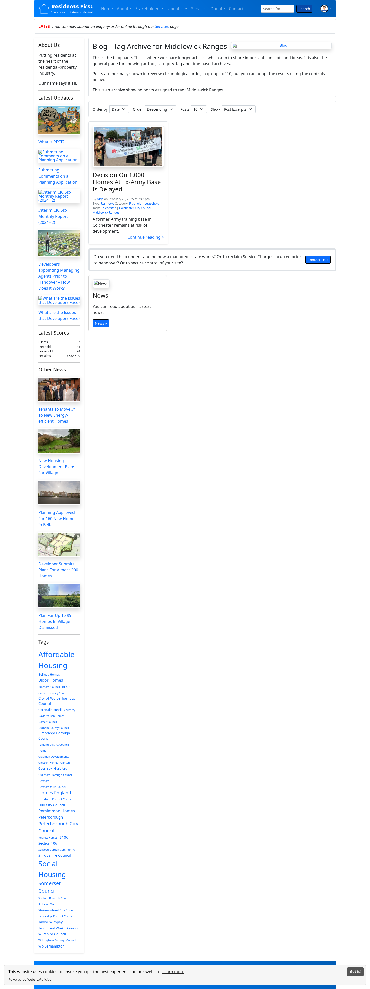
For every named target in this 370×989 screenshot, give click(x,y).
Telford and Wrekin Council (58, 928)
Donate (218, 8)
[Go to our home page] (65, 8)
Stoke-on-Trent (47, 904)
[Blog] (281, 45)
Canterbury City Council (53, 693)
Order (138, 109)
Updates (176, 8)
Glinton (65, 762)
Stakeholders (148, 8)
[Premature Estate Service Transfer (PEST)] (59, 120)
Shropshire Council (54, 855)
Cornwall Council (50, 710)
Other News (52, 369)
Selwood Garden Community (56, 849)
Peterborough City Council (58, 827)
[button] (326, 9)
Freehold (135, 203)
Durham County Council (53, 728)
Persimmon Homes (56, 811)
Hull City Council (51, 805)
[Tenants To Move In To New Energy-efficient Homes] (59, 389)
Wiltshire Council (52, 934)
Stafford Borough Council (54, 898)
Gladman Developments (53, 756)
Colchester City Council (135, 208)
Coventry (69, 710)
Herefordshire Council (52, 787)
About (122, 8)
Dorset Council (47, 722)
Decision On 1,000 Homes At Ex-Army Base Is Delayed (127, 181)
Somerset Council (49, 887)
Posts (184, 109)
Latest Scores (53, 332)
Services (199, 8)
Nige (100, 199)
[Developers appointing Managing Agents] (59, 243)
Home (107, 8)
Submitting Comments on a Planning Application (58, 176)
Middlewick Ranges (106, 212)
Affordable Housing (56, 659)
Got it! (355, 971)
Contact (236, 8)
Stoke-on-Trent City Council (57, 910)
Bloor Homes (50, 680)
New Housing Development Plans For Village (56, 467)
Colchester (108, 208)
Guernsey (45, 768)
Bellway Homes (49, 674)
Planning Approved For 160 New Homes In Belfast (57, 518)
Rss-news (107, 203)
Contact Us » (318, 259)
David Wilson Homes (51, 716)
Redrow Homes (47, 837)
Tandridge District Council (56, 916)
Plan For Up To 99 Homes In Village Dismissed (54, 621)
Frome (42, 750)
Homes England (54, 793)
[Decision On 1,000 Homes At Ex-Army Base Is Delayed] (128, 146)
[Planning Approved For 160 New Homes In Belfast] (59, 492)
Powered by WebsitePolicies (29, 979)
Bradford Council (49, 687)
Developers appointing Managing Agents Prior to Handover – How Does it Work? (59, 276)
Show (215, 109)
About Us (49, 44)
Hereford (44, 781)
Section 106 (47, 843)
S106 (64, 837)
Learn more (173, 971)
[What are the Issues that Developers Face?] (59, 300)
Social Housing (52, 869)
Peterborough (50, 817)
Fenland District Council (53, 744)
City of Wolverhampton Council (58, 701)
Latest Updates (55, 97)
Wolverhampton (51, 946)
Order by (100, 109)
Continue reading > (145, 237)
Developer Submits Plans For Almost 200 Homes (58, 570)
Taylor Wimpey (50, 922)
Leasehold (152, 203)
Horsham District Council (55, 799)
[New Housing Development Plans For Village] (59, 441)
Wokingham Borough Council (57, 940)
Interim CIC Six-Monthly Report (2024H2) (53, 216)
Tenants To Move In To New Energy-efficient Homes (56, 415)
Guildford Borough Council (55, 775)
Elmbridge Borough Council (54, 735)
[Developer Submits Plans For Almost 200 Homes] (59, 544)
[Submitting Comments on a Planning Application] (59, 156)
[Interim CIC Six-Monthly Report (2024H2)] (59, 196)
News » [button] (101, 323)
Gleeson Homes (48, 762)
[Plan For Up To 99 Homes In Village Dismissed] (59, 595)
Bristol (66, 687)
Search (304, 8)
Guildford (60, 768)
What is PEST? (51, 142)
